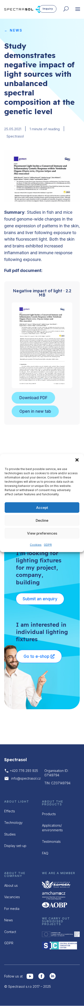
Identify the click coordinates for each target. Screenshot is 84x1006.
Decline (42, 520)
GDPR (48, 544)
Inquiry (48, 8)
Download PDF (33, 397)
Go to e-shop (36, 656)
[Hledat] (67, 10)
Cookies (36, 544)
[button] (77, 460)
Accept (42, 507)
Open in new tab (35, 411)
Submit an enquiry (40, 599)
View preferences (42, 533)
